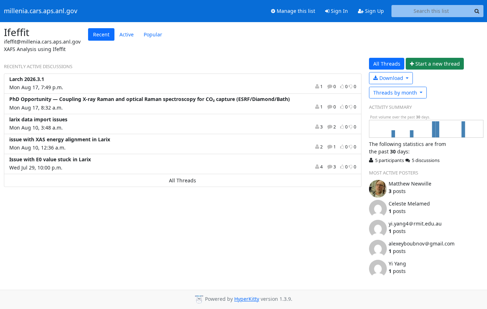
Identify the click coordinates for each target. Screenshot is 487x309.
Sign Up (374, 10)
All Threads (182, 180)
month (396, 92)
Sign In (338, 10)
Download (391, 78)
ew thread (437, 63)
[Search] (477, 11)
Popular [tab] (153, 34)
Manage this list (295, 10)
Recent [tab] (101, 34)
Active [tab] (126, 34)
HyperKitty (246, 298)
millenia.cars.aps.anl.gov (40, 11)
